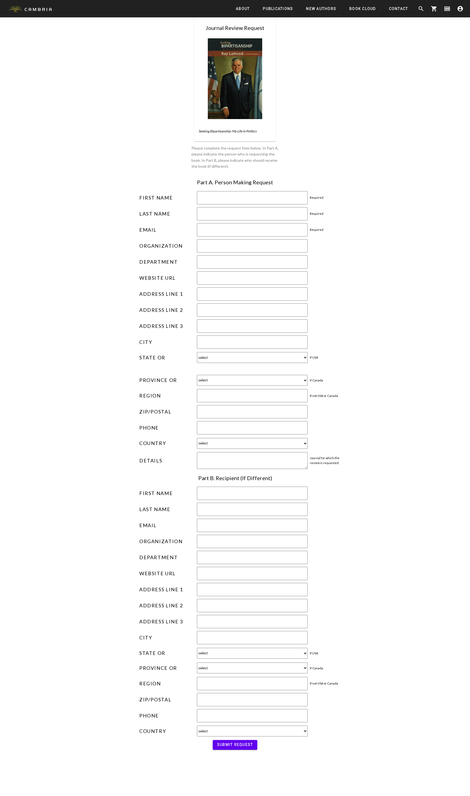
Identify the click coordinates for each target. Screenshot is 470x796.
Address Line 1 (161, 294)
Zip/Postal (155, 412)
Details (150, 461)
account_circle (460, 8)
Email (148, 230)
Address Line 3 (161, 326)
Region (150, 396)
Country (152, 443)
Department (158, 262)
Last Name (155, 214)
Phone (149, 428)
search (421, 8)
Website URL (157, 278)
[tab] (242, 8)
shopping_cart (434, 8)
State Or (152, 357)
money (447, 8)
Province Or (158, 380)
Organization (161, 246)
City (145, 342)
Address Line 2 (161, 310)
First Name (156, 198)
